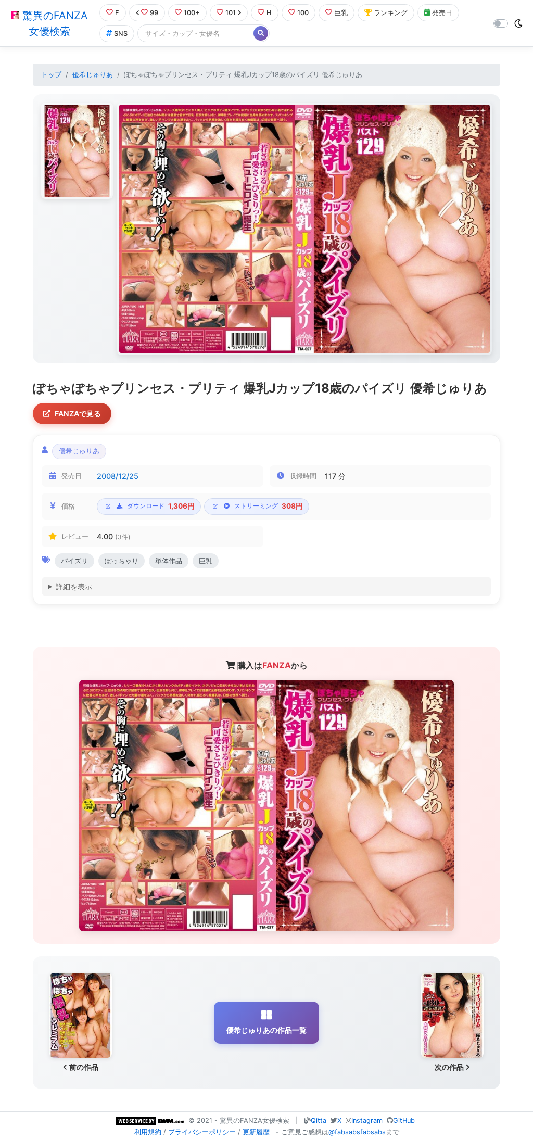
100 (303, 13)
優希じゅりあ (92, 75)
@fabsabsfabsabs (357, 1132)
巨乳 (341, 13)
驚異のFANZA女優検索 (53, 23)
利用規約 (147, 1132)
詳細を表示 (74, 586)
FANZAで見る (78, 413)
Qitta (318, 1120)
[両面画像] (304, 229)
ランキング (391, 13)
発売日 (442, 13)
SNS (121, 33)
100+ (192, 13)
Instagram (367, 1120)
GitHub (404, 1120)
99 (154, 13)
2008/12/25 (117, 476)
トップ (51, 75)
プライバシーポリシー (202, 1132)
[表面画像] (77, 151)
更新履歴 (256, 1132)
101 (230, 13)
